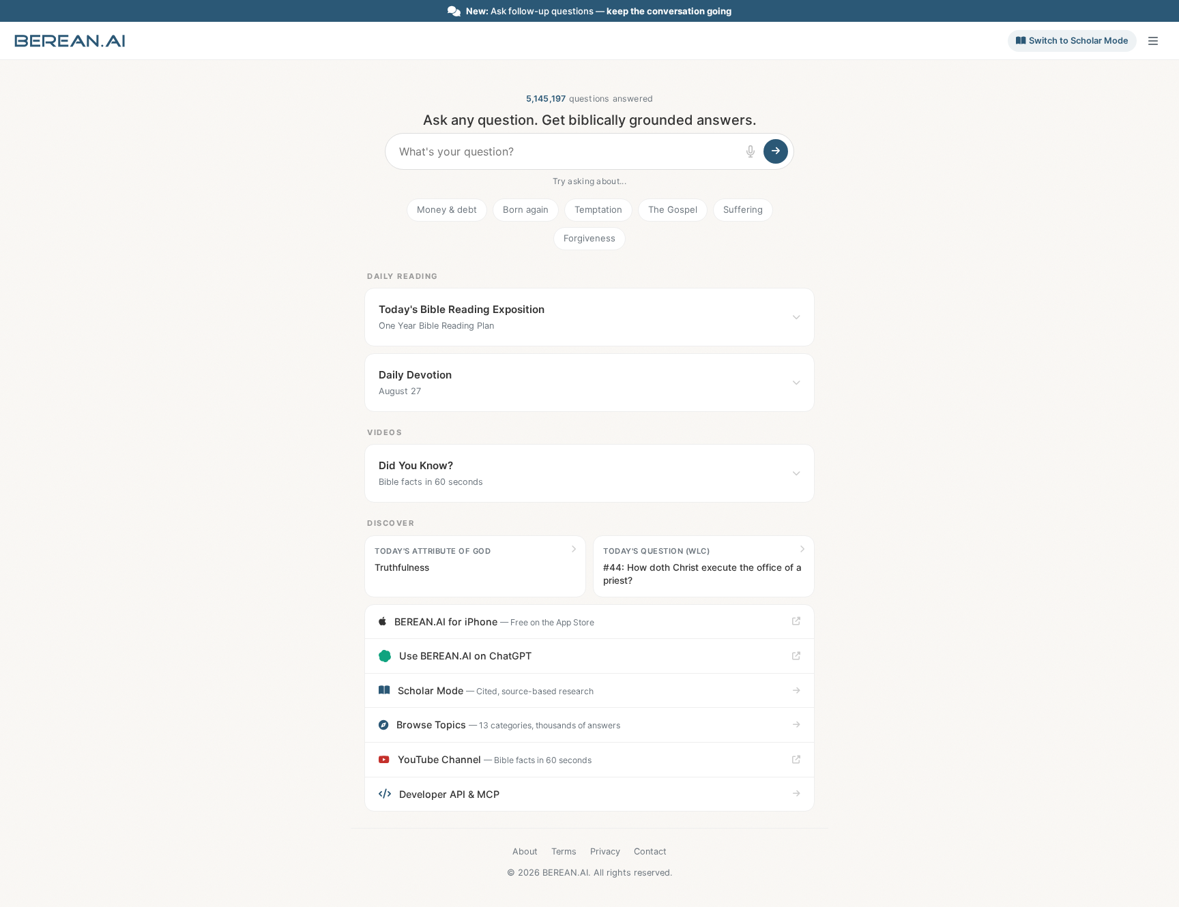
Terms (564, 851)
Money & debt (447, 209)
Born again (526, 209)
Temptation (598, 209)
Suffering (743, 209)
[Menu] (1153, 41)
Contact (650, 851)
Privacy (605, 851)
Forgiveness (589, 238)
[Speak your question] (750, 151)
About (525, 851)
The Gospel (672, 209)
